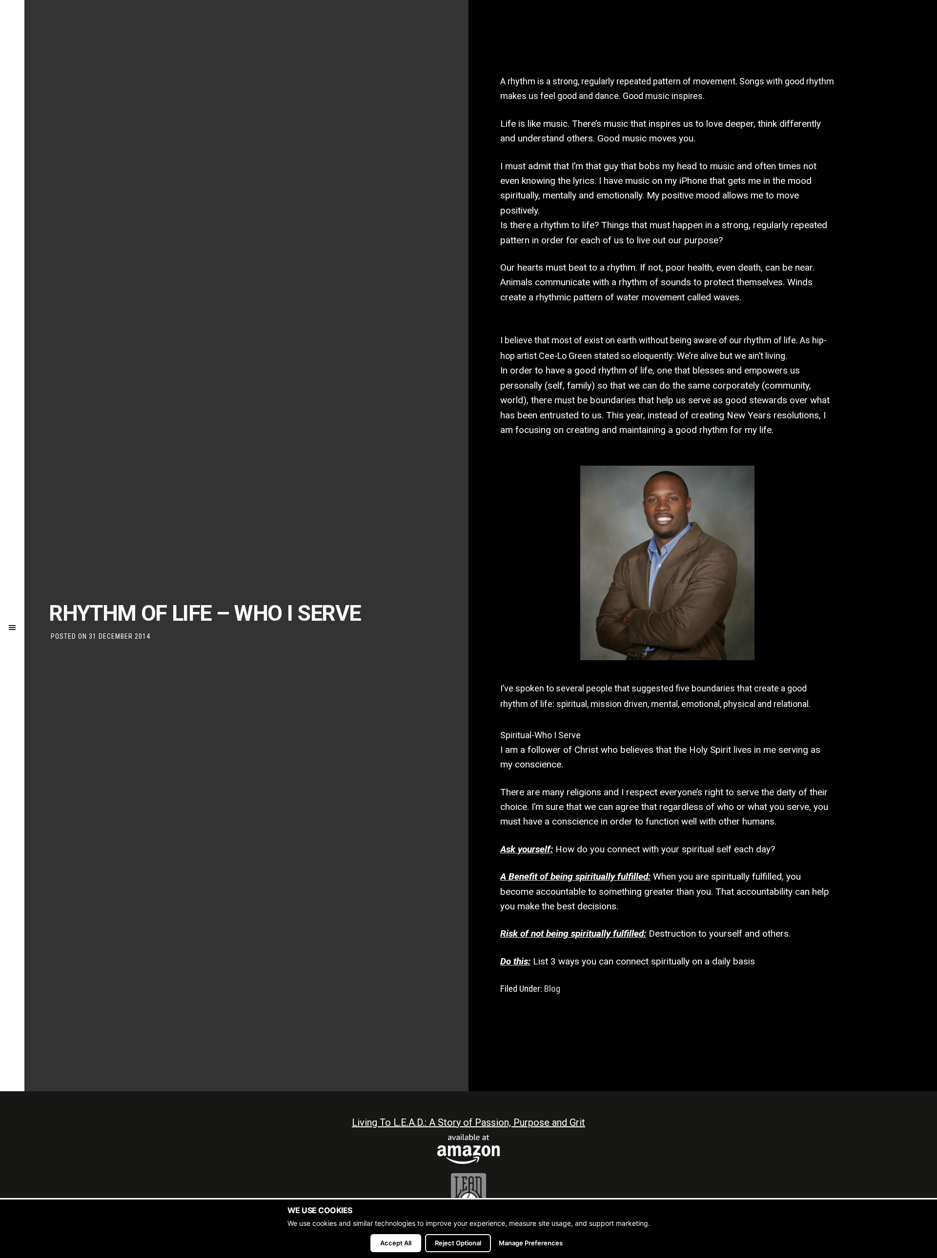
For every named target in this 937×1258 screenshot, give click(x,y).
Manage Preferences (531, 1243)
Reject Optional (458, 1243)
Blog (552, 988)
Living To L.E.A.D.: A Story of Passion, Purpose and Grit (468, 1122)
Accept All (395, 1243)
